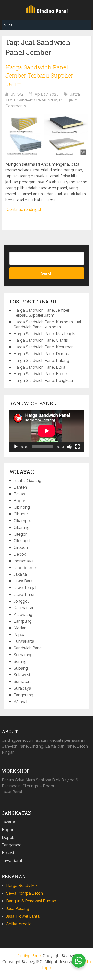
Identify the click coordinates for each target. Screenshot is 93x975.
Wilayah (55, 100)
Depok (20, 554)
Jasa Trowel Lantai (23, 916)
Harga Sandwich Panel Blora (39, 367)
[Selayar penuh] (77, 446)
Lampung (22, 621)
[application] (46, 431)
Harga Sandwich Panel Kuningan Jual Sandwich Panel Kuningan (47, 324)
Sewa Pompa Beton (24, 893)
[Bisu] (69, 446)
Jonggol (21, 601)
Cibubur (21, 514)
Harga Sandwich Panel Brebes (41, 373)
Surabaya (22, 688)
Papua (19, 634)
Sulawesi (22, 674)
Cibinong (22, 507)
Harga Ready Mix (21, 885)
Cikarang (22, 527)
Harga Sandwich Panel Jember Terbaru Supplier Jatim (39, 75)
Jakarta (20, 574)
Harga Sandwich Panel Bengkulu (43, 380)
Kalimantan (24, 607)
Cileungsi (22, 540)
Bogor (19, 500)
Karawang (23, 614)
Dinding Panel (29, 955)
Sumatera (22, 681)
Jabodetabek (26, 567)
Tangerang (23, 695)
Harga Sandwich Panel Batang (41, 360)
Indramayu (23, 561)
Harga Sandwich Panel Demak (41, 353)
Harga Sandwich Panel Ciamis (41, 340)
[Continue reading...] (23, 209)
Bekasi (20, 494)
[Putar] (15, 446)
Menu (9, 25)
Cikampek (23, 520)
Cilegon (21, 534)
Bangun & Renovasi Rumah (31, 901)
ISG (19, 94)
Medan (20, 628)
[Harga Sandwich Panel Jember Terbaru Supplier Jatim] (46, 135)
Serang (20, 661)
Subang (21, 668)
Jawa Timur (24, 594)
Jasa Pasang (17, 908)
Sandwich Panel (31, 100)
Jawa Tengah (26, 587)
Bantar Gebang (27, 480)
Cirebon (21, 547)
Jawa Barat (24, 581)
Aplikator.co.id (18, 924)
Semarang (23, 654)
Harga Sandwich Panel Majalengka (45, 333)
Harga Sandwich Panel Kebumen (44, 347)
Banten (20, 487)
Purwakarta (24, 641)
